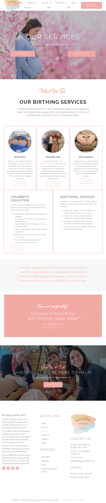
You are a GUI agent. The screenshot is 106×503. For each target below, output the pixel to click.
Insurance (27, 7)
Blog (49, 7)
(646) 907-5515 (53, 384)
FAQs (69, 7)
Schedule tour (82, 53)
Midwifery (45, 461)
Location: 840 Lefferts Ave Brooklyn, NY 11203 (80, 446)
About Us (31, 3)
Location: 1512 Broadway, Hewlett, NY (80, 453)
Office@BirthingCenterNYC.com (83, 461)
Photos (73, 2)
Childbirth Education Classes (49, 470)
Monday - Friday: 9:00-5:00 (81, 473)
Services (45, 3)
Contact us (22, 53)
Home (20, 2)
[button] (32, 3)
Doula (44, 465)
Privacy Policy (66, 500)
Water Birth (46, 457)
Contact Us (60, 3)
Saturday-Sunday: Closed (80, 477)
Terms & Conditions (79, 500)
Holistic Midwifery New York (51, 162)
